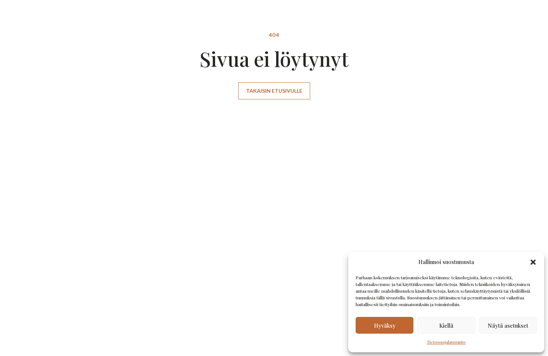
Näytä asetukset (508, 325)
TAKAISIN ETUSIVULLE (274, 91)
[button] (533, 262)
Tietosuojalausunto (446, 342)
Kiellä (446, 325)
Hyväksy (385, 325)
